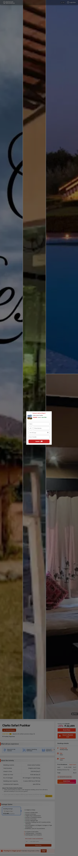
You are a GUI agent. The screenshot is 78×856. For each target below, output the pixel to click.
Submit (37, 441)
